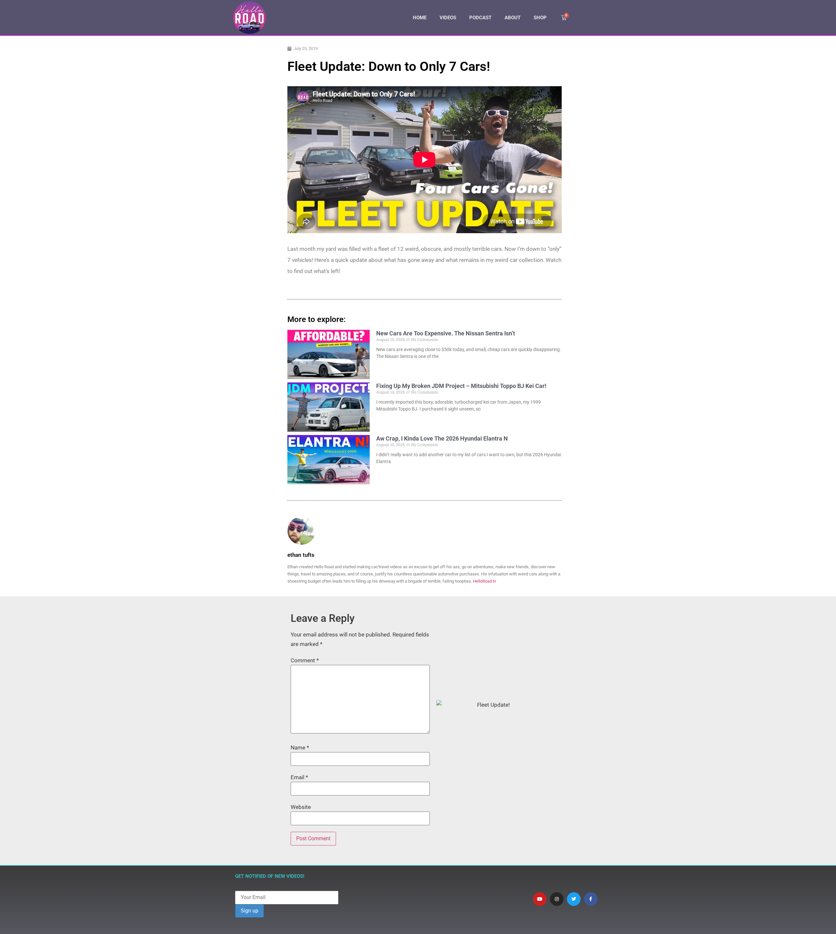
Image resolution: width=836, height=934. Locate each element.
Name (300, 747)
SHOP (540, 18)
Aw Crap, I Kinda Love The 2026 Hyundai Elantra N (442, 438)
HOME (419, 18)
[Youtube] (540, 899)
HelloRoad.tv (484, 581)
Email (299, 777)
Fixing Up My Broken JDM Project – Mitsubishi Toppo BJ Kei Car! (461, 385)
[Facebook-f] (591, 899)
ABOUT (513, 18)
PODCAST (480, 18)
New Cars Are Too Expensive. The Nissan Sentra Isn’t (445, 333)
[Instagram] (557, 899)
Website (301, 807)
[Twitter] (574, 899)
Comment (305, 660)
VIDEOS (448, 18)
